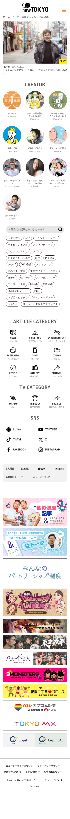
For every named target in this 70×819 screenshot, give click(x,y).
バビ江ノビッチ (16, 297)
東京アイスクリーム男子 (44, 271)
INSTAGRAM (52, 449)
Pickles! (50, 258)
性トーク (25, 277)
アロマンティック (43, 244)
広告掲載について (53, 772)
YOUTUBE (51, 429)
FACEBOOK (19, 449)
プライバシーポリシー (48, 766)
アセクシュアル (16, 251)
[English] (59, 469)
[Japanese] (25, 469)
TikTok (17, 439)
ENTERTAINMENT (57, 339)
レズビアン (14, 238)
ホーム (6, 16)
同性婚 (34, 284)
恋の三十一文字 (16, 271)
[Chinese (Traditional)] (42, 469)
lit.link (17, 429)
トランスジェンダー (46, 238)
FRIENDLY (35, 405)
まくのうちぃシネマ (19, 258)
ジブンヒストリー (45, 277)
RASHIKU (13, 405)
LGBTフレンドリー (18, 291)
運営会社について (13, 772)
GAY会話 (26, 264)
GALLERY (35, 375)
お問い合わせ (33, 772)
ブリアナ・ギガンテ (41, 297)
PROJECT (57, 405)
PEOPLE (13, 375)
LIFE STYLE (35, 339)
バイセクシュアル (18, 244)
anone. (11, 277)
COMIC (35, 357)
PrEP (37, 291)
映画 (37, 258)
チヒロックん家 (16, 284)
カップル (35, 251)
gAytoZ (12, 264)
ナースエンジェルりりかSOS (33, 16)
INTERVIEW (13, 357)
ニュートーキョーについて (35, 477)
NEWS (13, 339)
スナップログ (43, 264)
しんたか (13, 304)
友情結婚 (48, 284)
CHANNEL (57, 375)
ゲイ (27, 238)
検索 (60, 229)
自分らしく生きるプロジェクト (40, 304)
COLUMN (57, 357)
